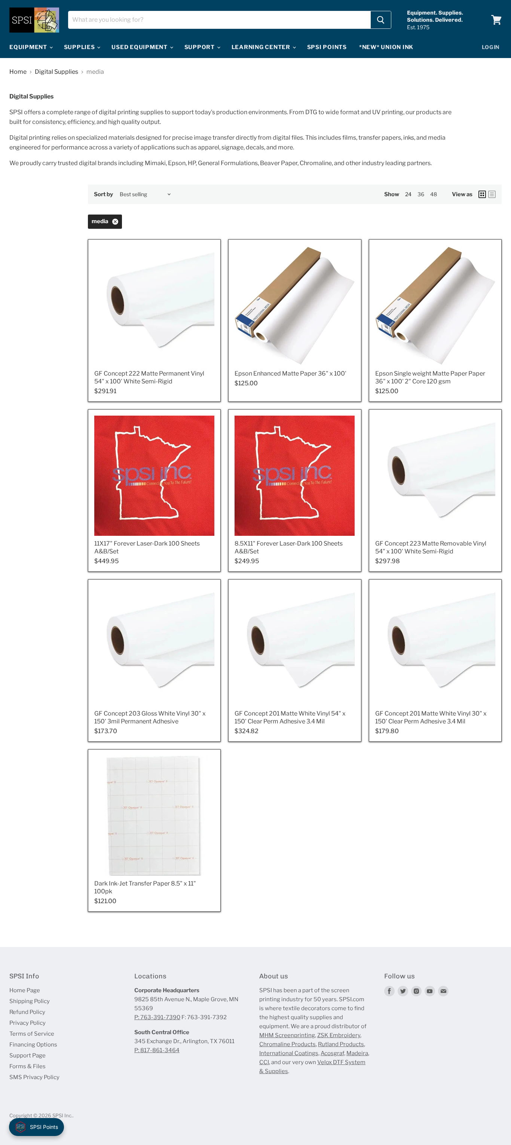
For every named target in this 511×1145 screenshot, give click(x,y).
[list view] (492, 194)
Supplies (80, 47)
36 (420, 194)
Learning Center (262, 47)
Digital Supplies (56, 72)
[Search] (381, 19)
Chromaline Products (287, 1044)
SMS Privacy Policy (34, 1077)
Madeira (357, 1053)
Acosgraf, (333, 1053)
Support (200, 47)
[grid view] (482, 194)
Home (18, 72)
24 (408, 194)
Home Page (24, 990)
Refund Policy (27, 1012)
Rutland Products (341, 1044)
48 (433, 194)
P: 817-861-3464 (157, 1050)
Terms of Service (31, 1033)
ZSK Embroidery (338, 1035)
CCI (264, 1062)
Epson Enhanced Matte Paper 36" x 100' (290, 373)
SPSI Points (327, 47)
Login (491, 47)
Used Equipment (140, 47)
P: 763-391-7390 (157, 1017)
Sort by (103, 194)
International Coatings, (289, 1053)
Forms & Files (27, 1066)
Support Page (27, 1055)
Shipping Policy (29, 1001)
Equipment (29, 47)
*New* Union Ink (386, 47)
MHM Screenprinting (287, 1035)
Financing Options (33, 1044)
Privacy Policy (27, 1023)
